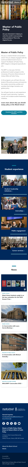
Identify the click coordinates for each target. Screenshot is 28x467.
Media (4, 448)
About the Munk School (9, 446)
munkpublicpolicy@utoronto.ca (12, 416)
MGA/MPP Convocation (12, 383)
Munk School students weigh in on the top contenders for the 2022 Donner (13, 297)
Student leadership (11, 190)
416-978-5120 (6, 419)
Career (18, 251)
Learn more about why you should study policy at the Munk (13, 104)
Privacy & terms (6, 458)
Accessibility (5, 456)
